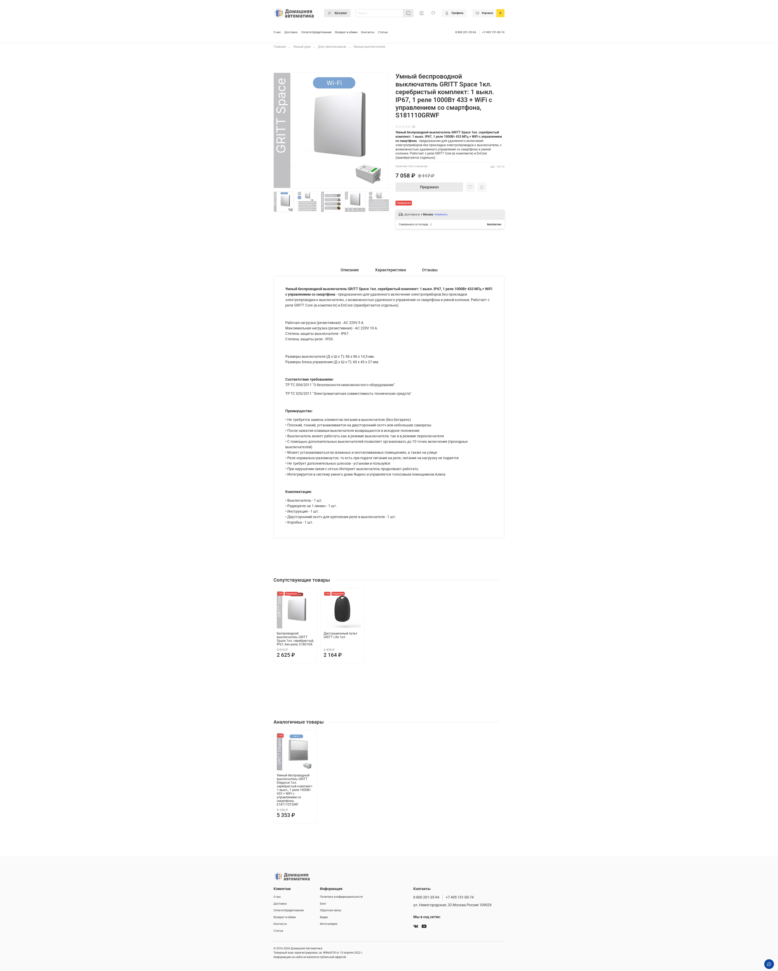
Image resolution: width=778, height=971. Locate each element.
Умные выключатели (369, 47)
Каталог (341, 13)
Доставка (291, 32)
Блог (323, 903)
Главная (280, 47)
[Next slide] (382, 130)
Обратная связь (330, 910)
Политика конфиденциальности (341, 897)
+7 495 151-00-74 (493, 32)
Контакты (367, 32)
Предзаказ (429, 187)
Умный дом (302, 47)
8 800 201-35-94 (465, 32)
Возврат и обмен (346, 32)
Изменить (441, 214)
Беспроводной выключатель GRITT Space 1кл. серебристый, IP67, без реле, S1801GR (295, 638)
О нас (277, 32)
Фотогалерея (328, 924)
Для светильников (332, 47)
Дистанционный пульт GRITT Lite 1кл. (340, 635)
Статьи (383, 32)
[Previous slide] (280, 130)
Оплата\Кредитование (316, 32)
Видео (324, 917)
